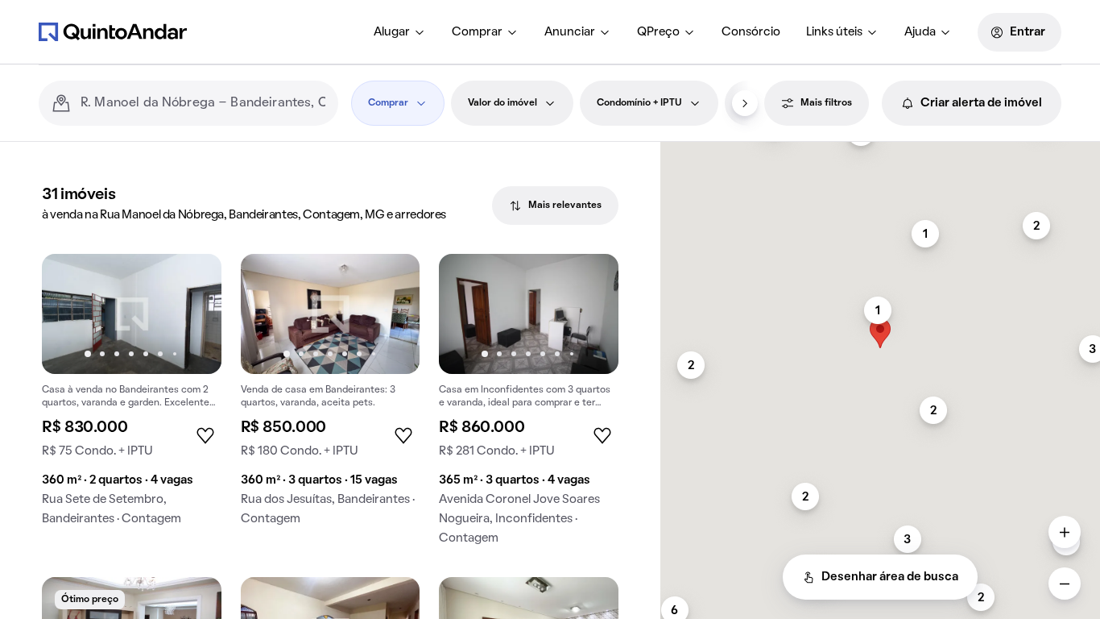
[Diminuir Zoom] (1064, 583)
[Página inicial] (113, 31)
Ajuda (920, 32)
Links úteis (834, 32)
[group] (131, 396)
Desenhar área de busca (889, 577)
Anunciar (569, 32)
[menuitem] (400, 32)
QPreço (658, 32)
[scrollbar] (880, 149)
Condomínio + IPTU (639, 103)
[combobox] (203, 103)
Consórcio (751, 32)
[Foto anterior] (71, 313)
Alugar (392, 32)
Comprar (477, 32)
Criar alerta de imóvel (981, 103)
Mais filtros (826, 103)
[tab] (555, 205)
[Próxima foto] (192, 313)
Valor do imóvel (502, 103)
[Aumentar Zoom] (1064, 532)
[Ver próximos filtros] (745, 103)
